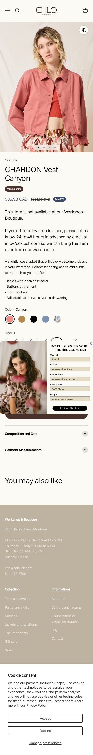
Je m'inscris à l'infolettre (70, 408)
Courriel (54, 355)
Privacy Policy (36, 705)
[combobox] (69, 399)
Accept (45, 718)
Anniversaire (56, 385)
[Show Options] (87, 399)
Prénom (53, 365)
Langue (53, 395)
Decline (45, 730)
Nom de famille (56, 375)
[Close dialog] (90, 343)
